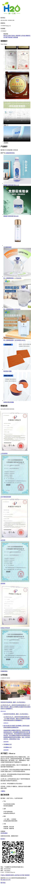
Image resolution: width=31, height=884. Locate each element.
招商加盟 (15, 37)
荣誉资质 (18, 35)
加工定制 (8, 35)
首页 (4, 35)
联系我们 (10, 37)
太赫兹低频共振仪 (10, 153)
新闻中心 (12, 875)
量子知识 (17, 875)
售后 (4, 882)
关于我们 (5, 37)
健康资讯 (28, 35)
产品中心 (13, 35)
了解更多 (3, 791)
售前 (2, 882)
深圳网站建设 (4, 833)
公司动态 (23, 35)
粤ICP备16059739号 (5, 879)
